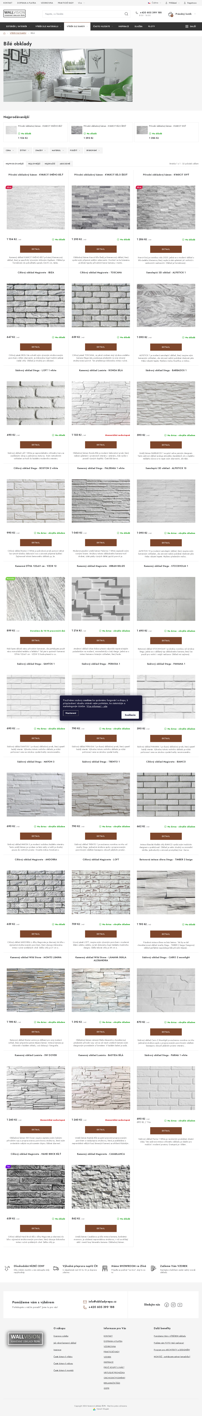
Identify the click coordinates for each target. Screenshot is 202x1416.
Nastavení (71, 713)
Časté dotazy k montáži (64, 1370)
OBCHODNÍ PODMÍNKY (114, 1377)
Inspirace (57, 1349)
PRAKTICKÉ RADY (66, 3)
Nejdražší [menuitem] (50, 164)
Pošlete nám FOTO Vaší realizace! (169, 1343)
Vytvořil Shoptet (103, 1409)
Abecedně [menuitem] (65, 164)
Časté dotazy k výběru (63, 1356)
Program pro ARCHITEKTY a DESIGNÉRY (172, 1349)
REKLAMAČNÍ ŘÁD (112, 1383)
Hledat (126, 14)
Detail (36, 249)
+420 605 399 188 (150, 12)
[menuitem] (18, 26)
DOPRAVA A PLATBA (26, 3)
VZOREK (107, 1357)
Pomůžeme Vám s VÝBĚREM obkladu (170, 1336)
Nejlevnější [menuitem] (34, 164)
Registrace (191, 3)
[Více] (191, 26)
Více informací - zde (97, 706)
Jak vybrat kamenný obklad (65, 1343)
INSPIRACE (109, 1362)
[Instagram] (173, 1305)
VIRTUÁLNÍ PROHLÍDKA (114, 1372)
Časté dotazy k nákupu (63, 1363)
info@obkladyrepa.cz (103, 1302)
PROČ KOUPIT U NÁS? (114, 1367)
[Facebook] (166, 1305)
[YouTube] (180, 1305)
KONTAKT (7, 3)
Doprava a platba (61, 1336)
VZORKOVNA (47, 3)
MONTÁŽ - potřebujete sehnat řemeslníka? (172, 1356)
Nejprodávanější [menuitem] (15, 164)
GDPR (106, 1388)
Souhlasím (130, 714)
